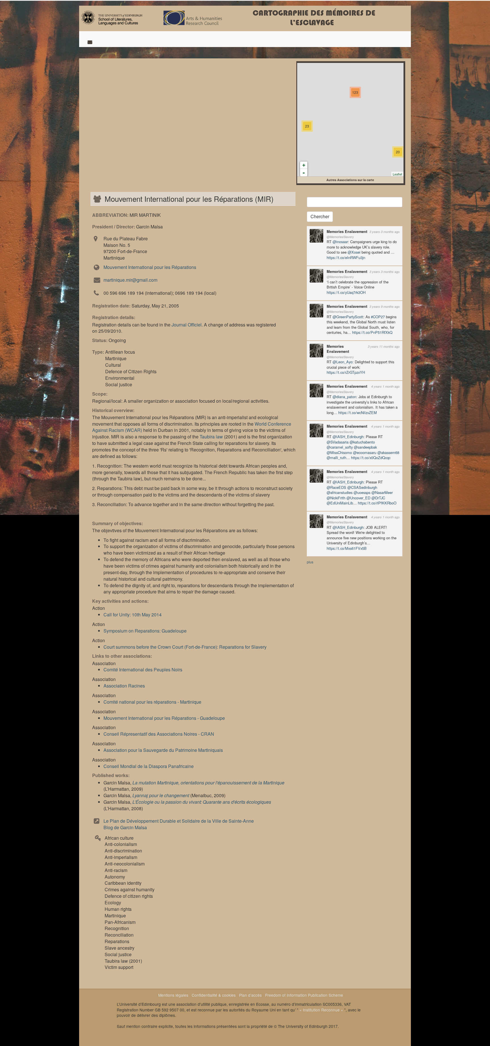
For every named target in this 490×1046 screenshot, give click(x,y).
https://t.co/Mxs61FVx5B (347, 548)
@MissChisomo (339, 452)
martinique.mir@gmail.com (130, 280)
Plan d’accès (250, 995)
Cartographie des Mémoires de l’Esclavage (314, 18)
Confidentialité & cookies (214, 995)
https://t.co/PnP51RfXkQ (372, 332)
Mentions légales (173, 995)
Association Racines (124, 685)
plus (310, 561)
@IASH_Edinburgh (348, 436)
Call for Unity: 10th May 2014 (133, 614)
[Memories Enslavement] (316, 235)
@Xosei (354, 252)
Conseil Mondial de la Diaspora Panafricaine (149, 766)
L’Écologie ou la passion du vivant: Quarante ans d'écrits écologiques (201, 802)
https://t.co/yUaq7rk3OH (346, 292)
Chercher (320, 216)
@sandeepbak (365, 447)
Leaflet (397, 174)
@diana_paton (344, 396)
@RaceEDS (336, 487)
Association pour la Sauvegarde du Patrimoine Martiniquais (163, 750)
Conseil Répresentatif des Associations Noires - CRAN (159, 734)
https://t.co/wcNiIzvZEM (357, 412)
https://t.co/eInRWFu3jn (346, 257)
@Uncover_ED (358, 497)
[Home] (111, 17)
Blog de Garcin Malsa (125, 827)
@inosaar (340, 241)
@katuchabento (362, 442)
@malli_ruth (336, 457)
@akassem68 (388, 452)
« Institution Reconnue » (321, 1010)
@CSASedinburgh (362, 487)
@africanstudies (339, 492)
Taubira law (211, 436)
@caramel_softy (340, 447)
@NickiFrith (336, 497)
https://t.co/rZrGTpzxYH (346, 372)
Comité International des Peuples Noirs (143, 669)
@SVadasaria (338, 442)
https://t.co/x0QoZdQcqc (370, 457)
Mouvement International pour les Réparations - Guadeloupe (164, 718)
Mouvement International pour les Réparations (150, 267)
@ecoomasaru (364, 452)
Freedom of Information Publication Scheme (304, 995)
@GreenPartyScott (348, 316)
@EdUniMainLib (340, 503)
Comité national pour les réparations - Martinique (152, 702)
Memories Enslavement (347, 231)
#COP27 (378, 316)
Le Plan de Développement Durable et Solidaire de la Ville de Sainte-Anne (179, 821)
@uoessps (362, 492)
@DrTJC (378, 497)
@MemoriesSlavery (340, 236)
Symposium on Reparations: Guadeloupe (145, 630)
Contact (89, 42)
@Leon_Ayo (342, 361)
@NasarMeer (382, 492)
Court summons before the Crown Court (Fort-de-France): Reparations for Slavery (185, 647)
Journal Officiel (187, 324)
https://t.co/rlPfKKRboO (377, 503)
